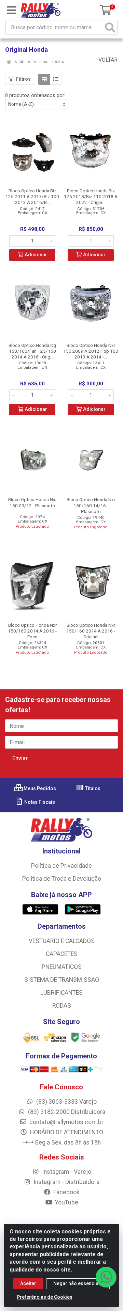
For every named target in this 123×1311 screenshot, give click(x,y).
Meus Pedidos (39, 788)
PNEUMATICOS (62, 966)
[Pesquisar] (110, 27)
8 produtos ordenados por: (35, 95)
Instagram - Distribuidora (65, 1182)
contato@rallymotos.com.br (66, 1122)
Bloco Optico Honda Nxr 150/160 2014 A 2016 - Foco (32, 630)
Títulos (92, 788)
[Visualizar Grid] (44, 79)
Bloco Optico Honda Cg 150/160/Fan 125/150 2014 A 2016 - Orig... (32, 350)
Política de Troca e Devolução (61, 878)
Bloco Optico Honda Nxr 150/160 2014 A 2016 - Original (90, 630)
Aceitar (28, 1283)
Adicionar (35, 255)
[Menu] (11, 10)
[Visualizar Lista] (56, 79)
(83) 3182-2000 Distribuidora (66, 1111)
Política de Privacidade (61, 865)
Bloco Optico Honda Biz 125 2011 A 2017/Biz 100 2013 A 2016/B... (32, 196)
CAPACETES (62, 953)
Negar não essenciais (77, 1283)
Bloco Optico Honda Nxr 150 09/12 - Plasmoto (32, 502)
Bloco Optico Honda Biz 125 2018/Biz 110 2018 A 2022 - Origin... (91, 196)
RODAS (61, 1005)
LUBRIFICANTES (61, 992)
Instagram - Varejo (66, 1171)
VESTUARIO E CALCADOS (62, 941)
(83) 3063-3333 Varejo (66, 1101)
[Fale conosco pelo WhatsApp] (106, 1277)
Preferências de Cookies (44, 1297)
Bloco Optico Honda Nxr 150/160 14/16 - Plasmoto (91, 505)
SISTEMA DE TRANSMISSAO (61, 979)
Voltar (107, 60)
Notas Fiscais (39, 802)
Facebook (66, 1192)
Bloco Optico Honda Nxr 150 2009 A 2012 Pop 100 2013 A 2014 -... (90, 350)
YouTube (66, 1202)
